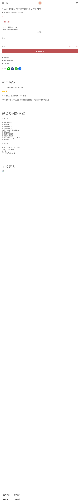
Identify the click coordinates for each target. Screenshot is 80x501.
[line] (8, 68)
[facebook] (12, 68)
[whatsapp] (16, 68)
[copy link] (19, 68)
